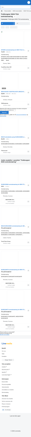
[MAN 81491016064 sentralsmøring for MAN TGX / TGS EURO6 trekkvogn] (15, 215)
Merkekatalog (5, 392)
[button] (28, 2)
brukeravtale (3, 116)
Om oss (4, 351)
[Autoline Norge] (9, 2)
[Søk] (28, 7)
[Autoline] (2, 11)
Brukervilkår (5, 381)
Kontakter (4, 356)
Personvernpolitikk (6, 384)
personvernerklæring (21, 114)
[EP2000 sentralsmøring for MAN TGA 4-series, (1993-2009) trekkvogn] (15, 39)
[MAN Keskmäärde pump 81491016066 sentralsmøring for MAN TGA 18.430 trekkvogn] (15, 126)
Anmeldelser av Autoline (8, 389)
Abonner (4, 112)
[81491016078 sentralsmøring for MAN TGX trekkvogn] (15, 259)
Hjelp (3, 353)
